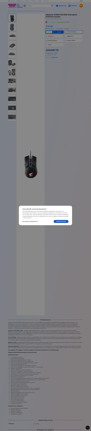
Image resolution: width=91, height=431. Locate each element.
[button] (30, 221)
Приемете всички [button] (61, 221)
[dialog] (45, 215)
